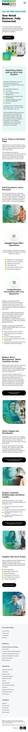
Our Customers (5, 705)
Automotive (5, 671)
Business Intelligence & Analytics (10, 655)
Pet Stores (4, 687)
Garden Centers (6, 674)
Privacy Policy (5, 631)
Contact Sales (5, 710)
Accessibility (5, 635)
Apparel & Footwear (7, 669)
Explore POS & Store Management (14, 393)
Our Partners (5, 707)
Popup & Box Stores (7, 691)
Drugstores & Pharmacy (8, 689)
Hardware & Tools (6, 678)
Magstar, (4, 720)
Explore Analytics (9, 585)
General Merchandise (7, 676)
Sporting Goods (6, 683)
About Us (4, 703)
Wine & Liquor (5, 694)
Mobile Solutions (6, 660)
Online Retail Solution (7, 658)
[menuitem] (24, 2)
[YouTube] (21, 728)
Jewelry (4, 680)
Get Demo (8, 37)
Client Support (5, 712)
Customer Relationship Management (11, 651)
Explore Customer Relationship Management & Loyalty (14, 523)
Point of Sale (5, 649)
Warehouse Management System (10, 653)
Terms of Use (5, 633)
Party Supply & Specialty (8, 685)
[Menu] (24, 2)
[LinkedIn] (24, 728)
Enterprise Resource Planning (10, 647)
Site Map (4, 637)
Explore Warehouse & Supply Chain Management (14, 459)
